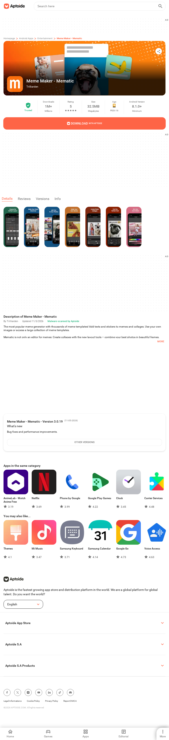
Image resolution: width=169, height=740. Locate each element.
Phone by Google (70, 498)
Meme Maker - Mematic (69, 38)
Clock (119, 498)
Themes (8, 548)
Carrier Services (153, 498)
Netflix (35, 498)
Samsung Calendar (99, 548)
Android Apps (26, 38)
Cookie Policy (33, 701)
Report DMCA (70, 701)
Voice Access (152, 548)
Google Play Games (99, 498)
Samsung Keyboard (71, 548)
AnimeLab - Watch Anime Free (15, 500)
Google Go (122, 548)
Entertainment (45, 38)
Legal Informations (13, 701)
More (160, 341)
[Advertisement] (86, 24)
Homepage (9, 38)
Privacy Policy (51, 701)
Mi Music (37, 548)
